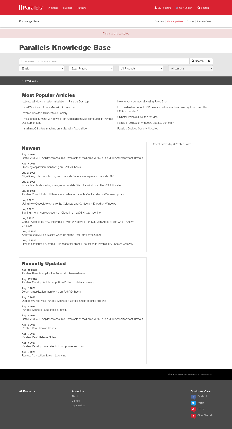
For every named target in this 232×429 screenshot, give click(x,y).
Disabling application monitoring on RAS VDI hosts (51, 167)
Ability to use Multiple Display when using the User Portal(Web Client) (62, 234)
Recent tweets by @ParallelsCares (171, 144)
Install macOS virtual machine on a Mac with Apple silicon (55, 128)
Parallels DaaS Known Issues (39, 328)
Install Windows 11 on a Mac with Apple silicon (49, 107)
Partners (81, 7)
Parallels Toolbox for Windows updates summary (145, 122)
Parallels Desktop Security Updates (137, 128)
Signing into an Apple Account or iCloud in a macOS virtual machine (61, 212)
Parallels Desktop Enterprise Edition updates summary (53, 346)
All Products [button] (29, 80)
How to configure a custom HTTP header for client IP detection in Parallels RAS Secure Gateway (77, 243)
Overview (159, 21)
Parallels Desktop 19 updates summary (44, 113)
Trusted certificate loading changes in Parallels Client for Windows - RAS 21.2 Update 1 (72, 185)
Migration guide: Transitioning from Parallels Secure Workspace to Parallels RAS (68, 176)
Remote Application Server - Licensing (44, 355)
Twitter (201, 402)
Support (67, 7)
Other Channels (205, 415)
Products (53, 7)
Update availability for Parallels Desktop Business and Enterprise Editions (64, 300)
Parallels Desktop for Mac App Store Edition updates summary (58, 282)
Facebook (202, 396)
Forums (190, 21)
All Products (27, 391)
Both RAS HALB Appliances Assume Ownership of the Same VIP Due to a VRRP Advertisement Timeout (82, 157)
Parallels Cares (204, 21)
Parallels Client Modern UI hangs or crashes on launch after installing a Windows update (73, 194)
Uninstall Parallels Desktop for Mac (137, 116)
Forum (201, 409)
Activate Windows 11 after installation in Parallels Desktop (55, 101)
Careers (76, 400)
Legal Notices (78, 405)
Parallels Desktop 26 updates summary (44, 309)
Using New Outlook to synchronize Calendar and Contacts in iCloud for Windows (69, 203)
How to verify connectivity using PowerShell (142, 101)
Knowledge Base (175, 21)
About (75, 396)
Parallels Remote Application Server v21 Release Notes (53, 273)
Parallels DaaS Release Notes (39, 337)
